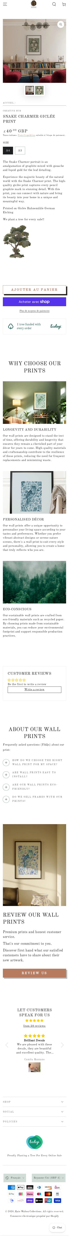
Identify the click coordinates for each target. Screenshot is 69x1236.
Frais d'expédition (26, 135)
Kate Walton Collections (28, 1211)
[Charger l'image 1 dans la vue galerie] (29, 90)
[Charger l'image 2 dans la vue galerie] (39, 90)
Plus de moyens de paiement (34, 311)
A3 (20, 150)
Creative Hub (12, 111)
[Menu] (5, 4)
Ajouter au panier (34, 289)
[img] (34, 1020)
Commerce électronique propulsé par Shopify (34, 1216)
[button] (54, 4)
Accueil (8, 103)
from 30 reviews (34, 1026)
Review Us (34, 973)
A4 (8, 150)
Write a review (34, 689)
